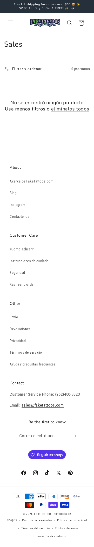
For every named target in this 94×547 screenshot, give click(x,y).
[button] (10, 23)
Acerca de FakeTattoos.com (32, 181)
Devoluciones (20, 329)
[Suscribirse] (74, 436)
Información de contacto (49, 536)
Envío (14, 317)
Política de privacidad (72, 520)
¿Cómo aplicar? (22, 249)
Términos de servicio (26, 352)
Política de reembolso (37, 520)
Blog (13, 193)
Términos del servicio (35, 528)
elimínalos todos (70, 109)
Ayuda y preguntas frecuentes (32, 364)
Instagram (17, 205)
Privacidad (18, 341)
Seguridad (17, 272)
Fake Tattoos (42, 514)
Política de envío (66, 528)
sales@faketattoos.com (43, 405)
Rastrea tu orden (22, 284)
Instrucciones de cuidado (29, 261)
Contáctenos (19, 216)
